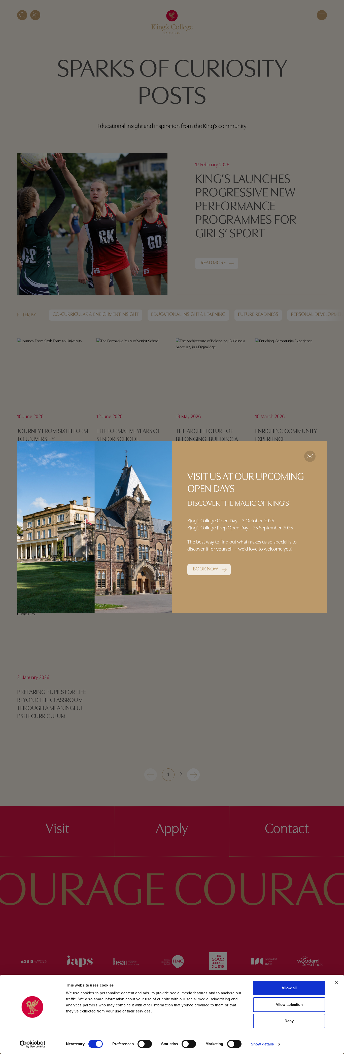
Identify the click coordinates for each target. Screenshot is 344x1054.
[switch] (144, 1044)
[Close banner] (336, 982)
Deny (289, 1021)
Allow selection (289, 1004)
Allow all (289, 988)
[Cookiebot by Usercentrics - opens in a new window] (33, 1044)
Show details (262, 1044)
